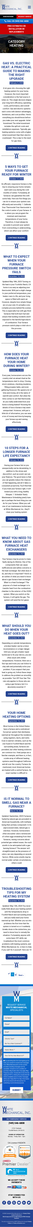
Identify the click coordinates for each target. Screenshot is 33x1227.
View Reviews (8, 16)
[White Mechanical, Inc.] (12, 7)
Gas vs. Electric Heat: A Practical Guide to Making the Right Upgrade (16, 71)
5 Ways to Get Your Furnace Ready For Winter (16, 170)
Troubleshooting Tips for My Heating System (16, 892)
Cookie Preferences (16, 1215)
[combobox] (16, 1038)
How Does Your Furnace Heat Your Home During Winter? (16, 360)
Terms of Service (17, 1223)
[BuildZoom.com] (16, 1171)
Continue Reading (16, 148)
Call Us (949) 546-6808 (17, 21)
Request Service (24, 16)
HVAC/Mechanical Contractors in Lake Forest (16, 1175)
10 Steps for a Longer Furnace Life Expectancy (16, 452)
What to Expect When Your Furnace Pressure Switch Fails (16, 264)
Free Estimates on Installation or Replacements (16, 29)
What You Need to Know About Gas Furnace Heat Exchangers (16, 543)
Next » (21, 975)
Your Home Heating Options (16, 715)
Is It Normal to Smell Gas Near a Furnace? (16, 802)
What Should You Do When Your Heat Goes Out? (16, 629)
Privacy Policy (26, 1213)
